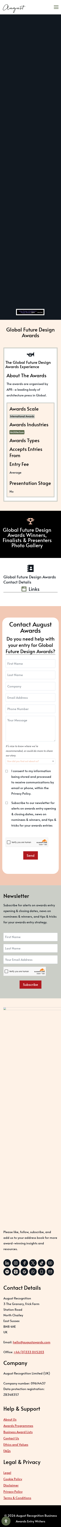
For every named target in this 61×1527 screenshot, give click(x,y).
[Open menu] (57, 7)
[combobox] (30, 761)
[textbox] (29, 761)
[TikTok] (41, 1263)
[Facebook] (24, 1263)
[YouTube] (50, 1263)
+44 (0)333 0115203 (29, 1352)
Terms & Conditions (17, 1498)
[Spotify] (7, 1271)
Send (30, 855)
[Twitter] (33, 1263)
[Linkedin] (7, 1263)
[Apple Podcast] (16, 1271)
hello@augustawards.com (31, 1342)
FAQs (7, 1451)
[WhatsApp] (33, 1271)
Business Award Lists (18, 1432)
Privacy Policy (13, 1491)
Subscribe (30, 984)
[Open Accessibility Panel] (5, 1521)
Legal (7, 1472)
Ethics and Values (15, 1444)
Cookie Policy (12, 1479)
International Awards (22, 416)
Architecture (17, 432)
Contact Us (11, 1438)
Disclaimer (11, 1485)
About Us (9, 1419)
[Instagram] (16, 1263)
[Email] (50, 1271)
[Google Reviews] (24, 1271)
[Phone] (41, 1271)
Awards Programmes (18, 1425)
